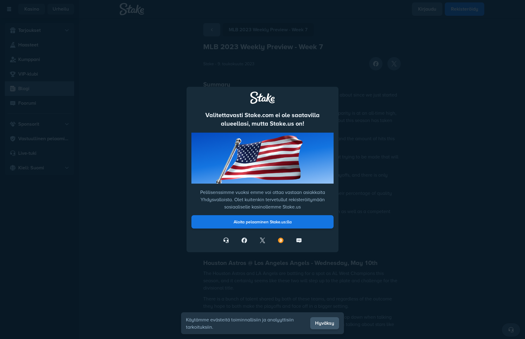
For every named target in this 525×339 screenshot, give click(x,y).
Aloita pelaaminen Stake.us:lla (263, 222)
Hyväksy (324, 323)
